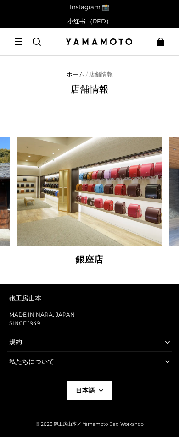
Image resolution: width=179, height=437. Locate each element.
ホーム (75, 74)
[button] (18, 42)
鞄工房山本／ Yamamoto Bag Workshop (99, 424)
